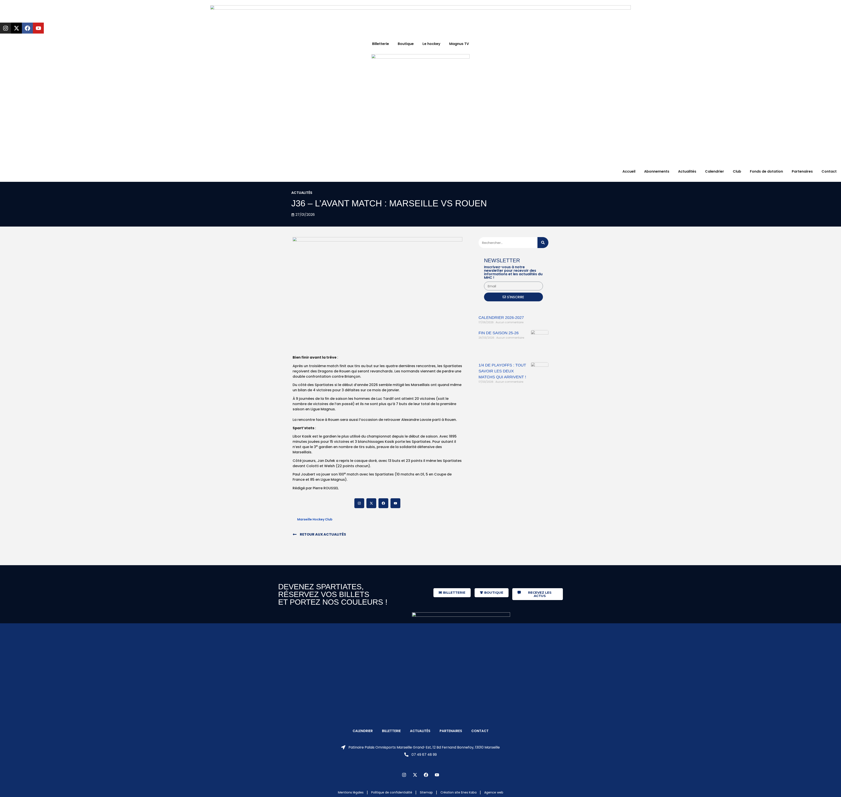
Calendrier (714, 171)
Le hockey (431, 43)
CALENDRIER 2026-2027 (501, 317)
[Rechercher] (542, 242)
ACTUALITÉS (301, 192)
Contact (829, 171)
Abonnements (656, 171)
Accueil (628, 171)
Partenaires (802, 171)
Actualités (687, 171)
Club (737, 171)
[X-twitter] (16, 28)
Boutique (406, 43)
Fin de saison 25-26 (499, 333)
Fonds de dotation (766, 171)
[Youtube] (38, 28)
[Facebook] (27, 28)
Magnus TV (459, 43)
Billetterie (380, 43)
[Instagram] (5, 28)
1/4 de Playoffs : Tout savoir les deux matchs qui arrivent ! (502, 371)
